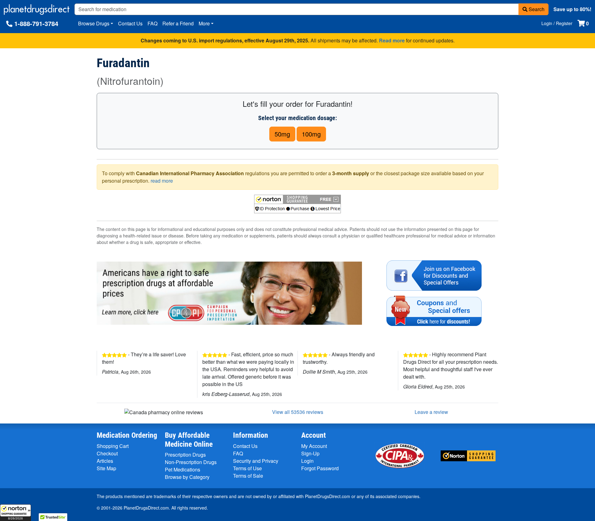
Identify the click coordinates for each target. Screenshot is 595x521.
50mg (282, 133)
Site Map (106, 468)
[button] (15, 512)
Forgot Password (320, 468)
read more (162, 180)
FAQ (152, 23)
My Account (314, 445)
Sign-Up (310, 453)
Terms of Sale (248, 475)
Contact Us (130, 23)
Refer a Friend (178, 23)
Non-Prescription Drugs (191, 462)
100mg (311, 133)
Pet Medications (182, 469)
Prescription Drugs (185, 454)
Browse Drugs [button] (93, 23)
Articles (105, 460)
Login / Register (556, 23)
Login (307, 460)
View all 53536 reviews (297, 411)
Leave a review (431, 411)
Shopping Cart (113, 445)
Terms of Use (247, 468)
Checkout (107, 453)
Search (535, 9)
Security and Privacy (255, 460)
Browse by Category (187, 476)
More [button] (204, 23)
